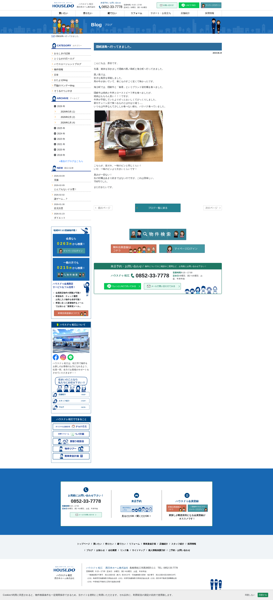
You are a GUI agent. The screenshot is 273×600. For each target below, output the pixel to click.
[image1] (129, 136)
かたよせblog (61, 80)
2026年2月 (66, 117)
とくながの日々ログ (64, 58)
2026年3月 (66, 111)
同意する (263, 595)
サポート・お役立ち (161, 13)
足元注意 (58, 208)
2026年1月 (66, 122)
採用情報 (209, 13)
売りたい (87, 13)
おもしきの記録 (62, 53)
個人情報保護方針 (156, 550)
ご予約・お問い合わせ (179, 550)
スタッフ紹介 (177, 544)
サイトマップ (138, 550)
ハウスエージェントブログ (67, 64)
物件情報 (58, 69)
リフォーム (136, 13)
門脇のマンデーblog (64, 85)
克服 (56, 180)
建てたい (112, 13)
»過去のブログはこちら (71, 161)
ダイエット (59, 218)
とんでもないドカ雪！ (65, 189)
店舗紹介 (185, 13)
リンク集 (124, 550)
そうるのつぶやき (63, 91)
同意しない (250, 595)
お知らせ (100, 550)
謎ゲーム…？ (61, 199)
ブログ (89, 550)
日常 (56, 75)
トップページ (83, 544)
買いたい (63, 13)
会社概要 (112, 550)
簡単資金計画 (149, 544)
